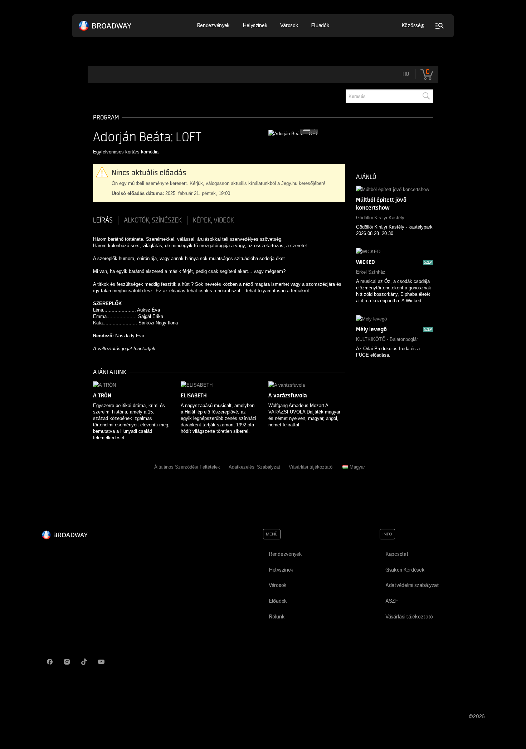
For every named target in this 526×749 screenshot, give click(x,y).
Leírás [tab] (103, 220)
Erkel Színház (370, 272)
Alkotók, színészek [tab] (153, 220)
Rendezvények (285, 554)
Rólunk (276, 617)
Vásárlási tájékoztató (310, 467)
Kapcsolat (396, 554)
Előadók (320, 25)
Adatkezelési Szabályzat (254, 467)
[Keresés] (425, 96)
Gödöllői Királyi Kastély (380, 217)
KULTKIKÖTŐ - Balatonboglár (387, 339)
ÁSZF (391, 601)
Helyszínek (255, 25)
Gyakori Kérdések (405, 570)
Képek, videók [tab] (213, 220)
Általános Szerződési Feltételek (187, 467)
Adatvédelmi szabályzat (412, 585)
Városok (289, 25)
